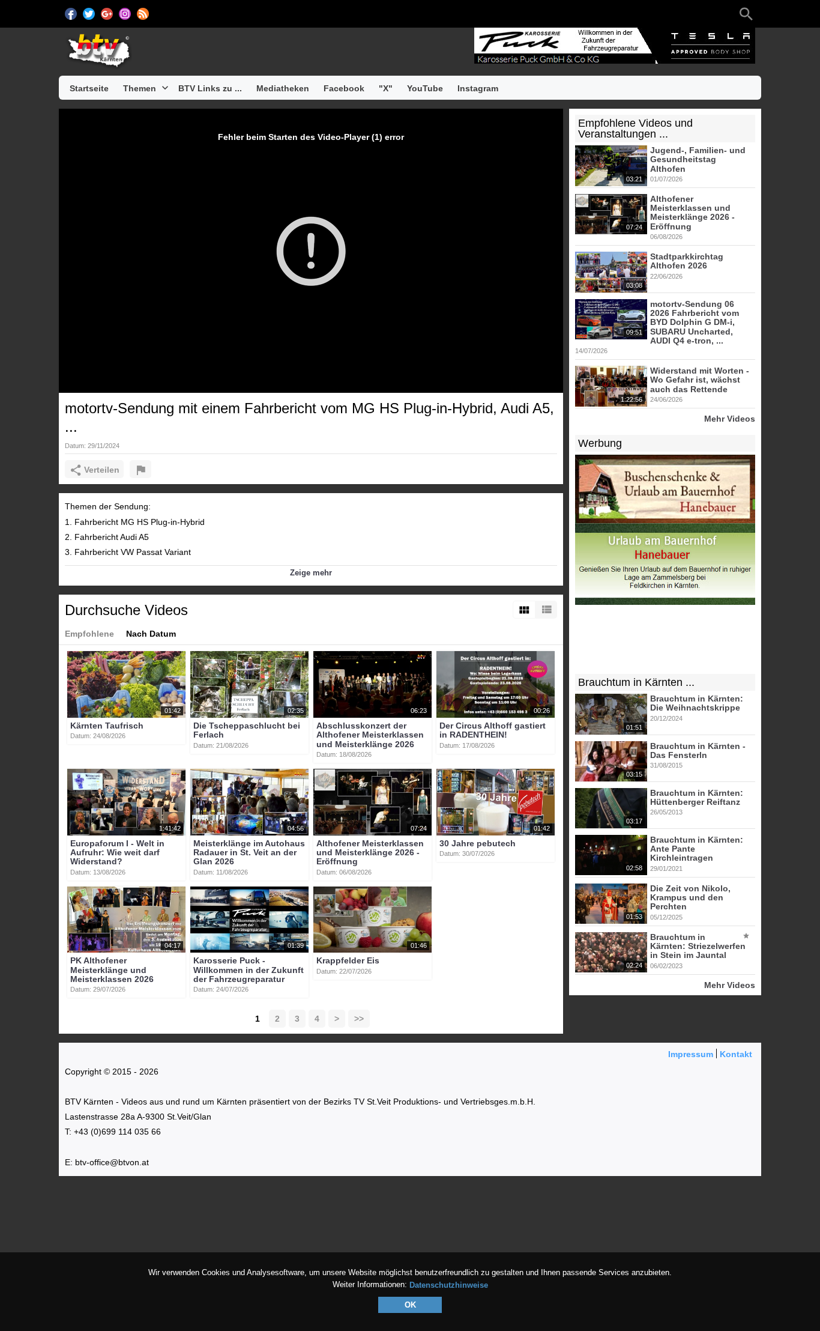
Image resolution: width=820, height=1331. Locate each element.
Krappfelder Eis (347, 961)
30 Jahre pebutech (477, 843)
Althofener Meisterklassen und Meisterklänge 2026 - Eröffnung (370, 852)
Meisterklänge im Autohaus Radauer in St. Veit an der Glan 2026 (249, 852)
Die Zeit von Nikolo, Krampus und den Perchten (690, 898)
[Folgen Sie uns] (71, 14)
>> (359, 1018)
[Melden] (140, 469)
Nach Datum (151, 633)
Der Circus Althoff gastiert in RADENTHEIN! (492, 730)
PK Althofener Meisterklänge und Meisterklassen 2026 (112, 970)
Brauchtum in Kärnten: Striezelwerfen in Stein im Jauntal (698, 946)
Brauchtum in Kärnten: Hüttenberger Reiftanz (696, 797)
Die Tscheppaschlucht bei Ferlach (246, 730)
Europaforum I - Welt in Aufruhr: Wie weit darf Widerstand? (117, 852)
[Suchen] (746, 14)
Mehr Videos (729, 418)
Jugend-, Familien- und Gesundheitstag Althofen (698, 159)
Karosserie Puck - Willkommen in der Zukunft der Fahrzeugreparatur (248, 970)
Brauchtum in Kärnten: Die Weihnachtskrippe (696, 703)
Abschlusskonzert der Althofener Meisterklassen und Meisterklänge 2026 (370, 735)
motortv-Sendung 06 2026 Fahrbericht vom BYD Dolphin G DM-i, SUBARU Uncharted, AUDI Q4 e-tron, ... (694, 322)
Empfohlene (89, 633)
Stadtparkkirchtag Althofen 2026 (686, 261)
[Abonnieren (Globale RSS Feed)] (143, 14)
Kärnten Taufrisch (106, 725)
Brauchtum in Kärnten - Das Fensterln (698, 750)
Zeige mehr (311, 572)
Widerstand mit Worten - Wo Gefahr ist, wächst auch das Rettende (699, 380)
